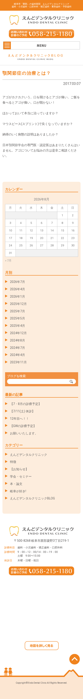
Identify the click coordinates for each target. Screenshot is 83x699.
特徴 (13, 462)
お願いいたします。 (24, 433)
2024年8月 (17, 340)
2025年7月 (17, 311)
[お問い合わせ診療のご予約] (41, 35)
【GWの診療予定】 (23, 426)
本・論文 (16, 484)
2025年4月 (17, 325)
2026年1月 (17, 296)
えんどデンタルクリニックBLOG (32, 498)
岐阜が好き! (18, 491)
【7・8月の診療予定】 (25, 404)
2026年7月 (17, 282)
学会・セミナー (21, 476)
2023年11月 (18, 362)
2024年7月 (17, 348)
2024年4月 (17, 355)
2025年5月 (17, 318)
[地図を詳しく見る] (42, 647)
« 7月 (8, 260)
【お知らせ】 (19, 469)
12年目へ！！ (19, 418)
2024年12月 (18, 333)
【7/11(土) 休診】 (22, 411)
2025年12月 (18, 304)
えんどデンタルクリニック (28, 454)
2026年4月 (17, 289)
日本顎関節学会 (13, 145)
